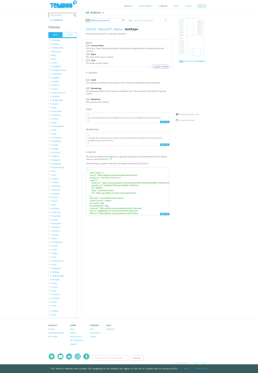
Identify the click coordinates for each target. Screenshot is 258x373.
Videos (73, 333)
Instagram (56, 160)
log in (188, 6)
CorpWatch (57, 74)
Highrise (55, 156)
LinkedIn (55, 182)
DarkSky (55, 81)
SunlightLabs (57, 242)
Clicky (54, 62)
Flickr (54, 134)
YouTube (56, 294)
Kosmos (51, 329)
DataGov (56, 85)
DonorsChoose (58, 92)
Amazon (55, 44)
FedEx (54, 122)
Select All (165, 122)
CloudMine (56, 66)
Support (73, 344)
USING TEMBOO (145, 6)
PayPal (55, 220)
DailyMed (56, 77)
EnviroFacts (57, 111)
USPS (54, 264)
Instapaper (56, 163)
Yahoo (55, 287)
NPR (54, 205)
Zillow (54, 302)
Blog (176, 6)
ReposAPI (105, 29)
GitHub (55, 145)
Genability (56, 141)
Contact (93, 336)
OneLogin (56, 212)
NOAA (54, 201)
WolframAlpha (58, 276)
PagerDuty (56, 216)
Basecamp (56, 51)
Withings (55, 272)
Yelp (54, 291)
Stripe (54, 238)
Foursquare (57, 137)
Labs (54, 314)
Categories (57, 20)
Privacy (196, 363)
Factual (55, 119)
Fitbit (54, 130)
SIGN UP (201, 6)
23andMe (56, 40)
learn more (202, 368)
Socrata (55, 234)
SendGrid (56, 231)
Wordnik (55, 279)
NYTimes (56, 208)
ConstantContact (59, 70)
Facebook (56, 115)
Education (110, 329)
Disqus (55, 89)
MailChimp (56, 186)
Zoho (54, 306)
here (107, 159)
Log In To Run (160, 66)
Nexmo (55, 197)
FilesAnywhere (58, 126)
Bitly (54, 55)
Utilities (55, 311)
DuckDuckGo (57, 100)
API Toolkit (52, 336)
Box (53, 59)
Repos (118, 29)
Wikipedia (56, 268)
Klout (54, 175)
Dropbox (56, 96)
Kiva (54, 171)
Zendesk (55, 298)
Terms (204, 363)
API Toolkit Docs (77, 340)
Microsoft (56, 190)
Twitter (55, 253)
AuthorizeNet (57, 48)
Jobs (91, 329)
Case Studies (95, 333)
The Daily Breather (56, 333)
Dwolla (55, 104)
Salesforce (56, 227)
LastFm (55, 178)
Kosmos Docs (76, 336)
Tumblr (55, 246)
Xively (54, 283)
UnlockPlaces (57, 261)
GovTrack (56, 152)
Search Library (56, 15)
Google (55, 148)
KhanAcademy (58, 167)
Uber (54, 257)
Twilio (54, 249)
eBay (54, 107)
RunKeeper (56, 223)
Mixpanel (56, 193)
